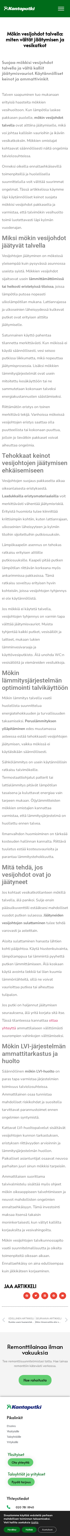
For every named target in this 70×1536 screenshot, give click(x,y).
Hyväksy (12, 1529)
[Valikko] (61, 8)
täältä (34, 1522)
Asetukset (47, 1529)
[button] (26, 1295)
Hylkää (29, 1529)
